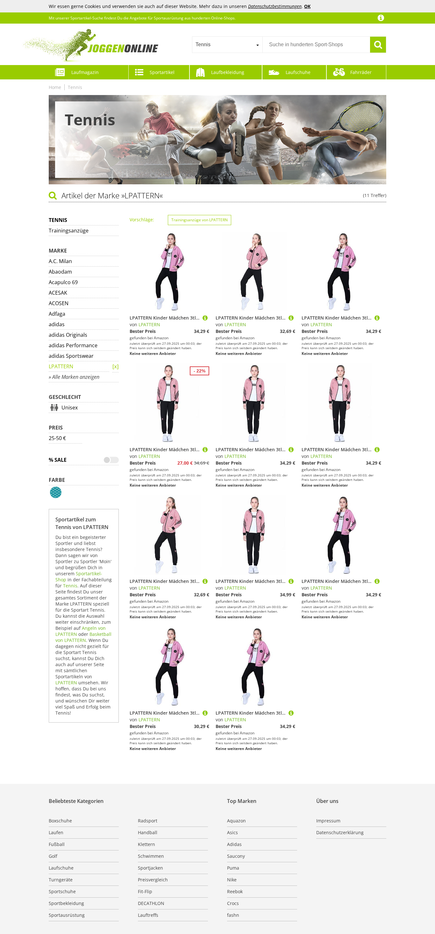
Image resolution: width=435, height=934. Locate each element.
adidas (57, 324)
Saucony (236, 856)
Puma (233, 868)
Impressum (328, 821)
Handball (147, 832)
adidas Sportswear (71, 355)
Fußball (57, 844)
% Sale (58, 459)
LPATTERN (61, 366)
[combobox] (227, 44)
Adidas (234, 844)
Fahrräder (361, 72)
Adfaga (57, 313)
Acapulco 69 (63, 282)
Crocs (233, 903)
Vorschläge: (142, 220)
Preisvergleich (153, 880)
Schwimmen (151, 856)
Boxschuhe (60, 821)
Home (55, 87)
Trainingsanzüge (69, 230)
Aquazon (236, 821)
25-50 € (57, 438)
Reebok (235, 891)
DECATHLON (151, 903)
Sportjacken (150, 868)
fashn (233, 915)
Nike (232, 880)
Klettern (146, 844)
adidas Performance (73, 345)
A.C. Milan (60, 261)
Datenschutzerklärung (340, 832)
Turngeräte (61, 880)
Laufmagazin (85, 72)
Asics (232, 832)
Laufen (56, 832)
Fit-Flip (145, 891)
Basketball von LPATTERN (83, 637)
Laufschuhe (298, 72)
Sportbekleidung (66, 903)
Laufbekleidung (227, 72)
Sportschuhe (62, 891)
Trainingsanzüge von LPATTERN (199, 220)
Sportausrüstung (67, 915)
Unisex (69, 407)
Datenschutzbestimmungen (275, 6)
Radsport (147, 821)
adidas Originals (68, 334)
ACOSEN (58, 303)
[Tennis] (115, 366)
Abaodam (60, 271)
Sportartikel (162, 72)
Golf (53, 856)
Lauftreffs (148, 915)
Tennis (75, 87)
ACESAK (58, 292)
